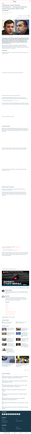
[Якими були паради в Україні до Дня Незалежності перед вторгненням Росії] (8, 359)
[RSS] (15, 414)
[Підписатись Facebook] (2, 414)
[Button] (20, 15)
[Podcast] (17, 414)
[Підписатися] (19, 414)
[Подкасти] (20, 433)
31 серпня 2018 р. (16, 100)
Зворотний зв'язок (18, 428)
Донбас (3, 3)
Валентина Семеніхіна (5, 12)
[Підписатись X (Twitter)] (6, 414)
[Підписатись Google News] (4, 414)
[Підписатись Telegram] (14, 414)
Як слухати (3, 419)
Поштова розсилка (4, 422)
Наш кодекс (3, 428)
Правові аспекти (4, 430)
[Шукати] (26, 433)
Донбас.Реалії (11, 12)
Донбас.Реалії (16, 291)
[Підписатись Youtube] (8, 414)
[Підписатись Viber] (12, 414)
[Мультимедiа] (15, 433)
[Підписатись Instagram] (10, 414)
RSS (16, 419)
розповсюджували (16, 41)
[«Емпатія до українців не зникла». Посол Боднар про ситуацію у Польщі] (4, 329)
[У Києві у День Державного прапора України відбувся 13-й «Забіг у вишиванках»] (22, 359)
